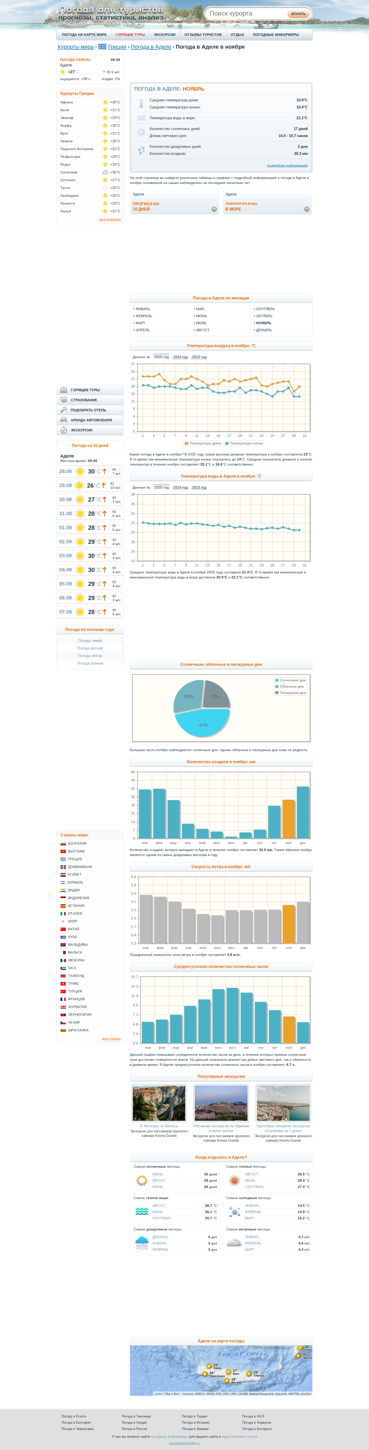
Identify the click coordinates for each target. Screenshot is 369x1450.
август (203, 330)
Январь (252, 1206)
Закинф (67, 118)
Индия (74, 890)
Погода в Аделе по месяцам (221, 298)
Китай (73, 929)
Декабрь (160, 1237)
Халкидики (69, 195)
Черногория (79, 1015)
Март (250, 1218)
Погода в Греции (134, 1422)
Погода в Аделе (151, 47)
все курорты (110, 219)
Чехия (74, 1022)
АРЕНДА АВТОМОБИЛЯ (91, 420)
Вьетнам (76, 851)
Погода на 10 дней (90, 445)
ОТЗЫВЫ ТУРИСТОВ (203, 35)
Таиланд (76, 976)
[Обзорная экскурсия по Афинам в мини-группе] (221, 1121)
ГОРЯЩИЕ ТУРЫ (130, 35)
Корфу (66, 125)
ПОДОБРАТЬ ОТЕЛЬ (88, 410)
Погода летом (90, 655)
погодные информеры (169, 1436)
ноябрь (263, 323)
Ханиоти (67, 203)
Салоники (69, 172)
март (140, 323)
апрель (143, 330)
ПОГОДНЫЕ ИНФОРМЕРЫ (276, 35)
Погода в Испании (195, 1422)
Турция (75, 991)
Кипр (72, 921)
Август (159, 1180)
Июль (157, 1174)
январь (143, 309)
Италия (75, 913)
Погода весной (90, 648)
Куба (72, 937)
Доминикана (80, 867)
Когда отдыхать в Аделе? (221, 1157)
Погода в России (134, 1429)
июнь (201, 316)
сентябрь (265, 309)
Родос (65, 164)
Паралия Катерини (77, 149)
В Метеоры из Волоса (159, 1126)
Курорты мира (76, 47)
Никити (66, 141)
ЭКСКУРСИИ (164, 35)
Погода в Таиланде (136, 1416)
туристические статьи (239, 1436)
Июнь (157, 1187)
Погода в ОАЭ (253, 1416)
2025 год (161, 357)
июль (201, 323)
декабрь (264, 330)
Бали (64, 110)
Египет (74, 875)
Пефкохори (70, 157)
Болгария (77, 843)
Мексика (76, 960)
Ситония (67, 180)
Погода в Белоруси (257, 1429)
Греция (117, 47)
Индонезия (78, 898)
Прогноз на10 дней (146, 206)
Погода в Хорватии (256, 1422)
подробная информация (287, 165)
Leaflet (158, 1394)
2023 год (199, 357)
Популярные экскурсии (221, 1076)
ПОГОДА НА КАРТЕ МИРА (84, 35)
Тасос (65, 188)
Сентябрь (254, 1187)
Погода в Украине (195, 1429)
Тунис (73, 983)
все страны (111, 1038)
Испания (76, 906)
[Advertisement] (221, 66)
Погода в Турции (194, 1416)
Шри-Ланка (78, 1030)
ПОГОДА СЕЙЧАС (75, 60)
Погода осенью (90, 663)
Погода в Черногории (78, 1429)
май (200, 309)
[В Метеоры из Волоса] (159, 1121)
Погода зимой (90, 640)
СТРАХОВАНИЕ (84, 400)
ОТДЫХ (237, 35)
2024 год (180, 357)
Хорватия (77, 1007)
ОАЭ (72, 968)
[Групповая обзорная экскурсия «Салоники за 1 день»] (283, 1121)
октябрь (264, 316)
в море (241, 206)
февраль (144, 316)
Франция (76, 999)
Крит (64, 133)
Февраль (253, 1212)
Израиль (75, 882)
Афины (66, 102)
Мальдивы (78, 945)
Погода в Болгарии (76, 1422)
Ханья (65, 211)
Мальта (75, 952)
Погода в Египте (74, 1416)
